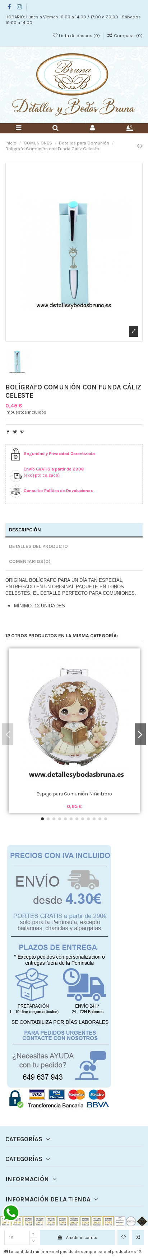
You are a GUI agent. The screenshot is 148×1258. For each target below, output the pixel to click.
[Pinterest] (22, 431)
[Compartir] (8, 431)
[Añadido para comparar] (138, 1237)
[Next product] (141, 146)
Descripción (25, 529)
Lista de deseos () (79, 35)
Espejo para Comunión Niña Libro (74, 794)
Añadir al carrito (81, 1237)
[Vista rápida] (82, 785)
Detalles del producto (38, 546)
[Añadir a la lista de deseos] (123, 1237)
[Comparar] (74, 785)
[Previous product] (138, 146)
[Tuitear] (15, 431)
